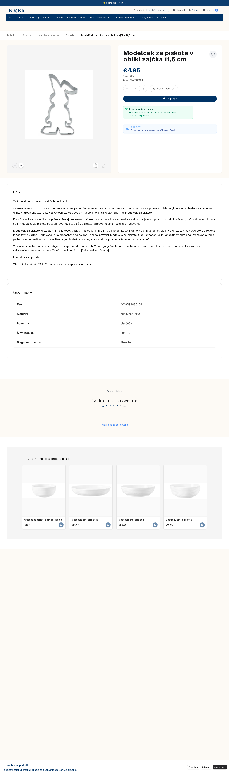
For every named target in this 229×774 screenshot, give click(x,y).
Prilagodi (206, 767)
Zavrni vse (193, 767)
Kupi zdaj (172, 98)
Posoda (27, 35)
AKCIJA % (162, 17)
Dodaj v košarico (165, 88)
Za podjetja (139, 10)
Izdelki (11, 35)
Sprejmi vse (219, 767)
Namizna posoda (49, 35)
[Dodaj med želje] (213, 54)
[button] (95, 165)
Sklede (70, 35)
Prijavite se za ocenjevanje (114, 425)
